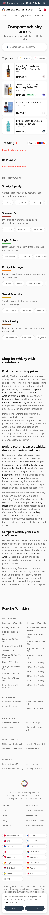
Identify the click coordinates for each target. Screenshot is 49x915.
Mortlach (38, 229)
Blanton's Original (34, 723)
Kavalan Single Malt (11, 764)
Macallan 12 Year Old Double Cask (12, 656)
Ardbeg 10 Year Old (11, 627)
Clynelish (42, 337)
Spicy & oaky (10, 321)
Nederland (11, 868)
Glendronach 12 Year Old (36, 642)
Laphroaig (36, 202)
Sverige (9, 873)
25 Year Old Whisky (35, 671)
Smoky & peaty (12, 186)
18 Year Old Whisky (35, 662)
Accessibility (31, 815)
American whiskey (11, 402)
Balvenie (40, 310)
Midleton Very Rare (34, 709)
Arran (19, 283)
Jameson (21, 395)
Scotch (5, 15)
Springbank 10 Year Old (11, 667)
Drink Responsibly (34, 825)
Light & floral (10, 240)
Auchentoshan (34, 283)
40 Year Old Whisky (35, 680)
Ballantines (7, 474)
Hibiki (28, 399)
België (9, 862)
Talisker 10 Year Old (11, 650)
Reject (14, 908)
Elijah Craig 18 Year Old (34, 728)
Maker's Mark (8, 727)
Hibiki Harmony (33, 748)
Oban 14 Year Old (10, 662)
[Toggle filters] (42, 47)
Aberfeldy (26, 310)
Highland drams (34, 464)
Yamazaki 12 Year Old (12, 748)
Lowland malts (19, 468)
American (39, 15)
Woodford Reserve (10, 723)
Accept (35, 908)
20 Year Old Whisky (35, 667)
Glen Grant (25, 256)
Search (6, 805)
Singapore (34, 857)
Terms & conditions (35, 810)
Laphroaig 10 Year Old (10, 640)
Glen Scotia (27, 337)
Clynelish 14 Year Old (36, 623)
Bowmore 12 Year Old (12, 646)
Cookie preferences (35, 820)
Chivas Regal (10, 310)
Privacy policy (32, 805)
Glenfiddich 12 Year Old (11, 679)
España (33, 868)
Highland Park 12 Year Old (12, 633)
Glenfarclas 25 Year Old (35, 656)
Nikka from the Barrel (12, 744)
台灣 (8, 841)
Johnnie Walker (32, 471)
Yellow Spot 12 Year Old (34, 703)
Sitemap (7, 825)
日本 (31, 873)
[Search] (40, 10)
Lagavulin (21, 202)
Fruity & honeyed (13, 267)
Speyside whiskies (11, 464)
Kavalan (21, 477)
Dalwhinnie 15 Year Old (35, 635)
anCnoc (7, 283)
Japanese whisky (10, 399)
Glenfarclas (23, 229)
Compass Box (10, 337)
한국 (8, 879)
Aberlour (8, 229)
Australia (10, 846)
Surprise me (26, 58)
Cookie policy (11, 902)
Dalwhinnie (9, 256)
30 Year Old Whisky (35, 676)
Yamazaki (7, 477)
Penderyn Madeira (34, 768)
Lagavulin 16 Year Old (12, 623)
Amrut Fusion (32, 764)
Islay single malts (26, 461)
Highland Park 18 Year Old (37, 649)
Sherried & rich (12, 213)
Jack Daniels (31, 402)
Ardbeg (7, 202)
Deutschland (34, 862)
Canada (9, 852)
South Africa (34, 852)
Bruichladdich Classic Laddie (36, 628)
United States (35, 841)
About (6, 810)
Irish (15, 15)
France (32, 835)
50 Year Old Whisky (35, 685)
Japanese (26, 15)
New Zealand (35, 846)
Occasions (41, 58)
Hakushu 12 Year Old (35, 744)
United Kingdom (13, 835)
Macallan (18, 392)
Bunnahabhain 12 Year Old (10, 686)
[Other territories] (45, 10)
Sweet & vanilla (12, 294)
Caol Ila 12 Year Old (11, 673)
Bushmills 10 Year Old (12, 706)
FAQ (5, 820)
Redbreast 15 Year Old (12, 701)
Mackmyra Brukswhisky (12, 768)
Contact (6, 815)
